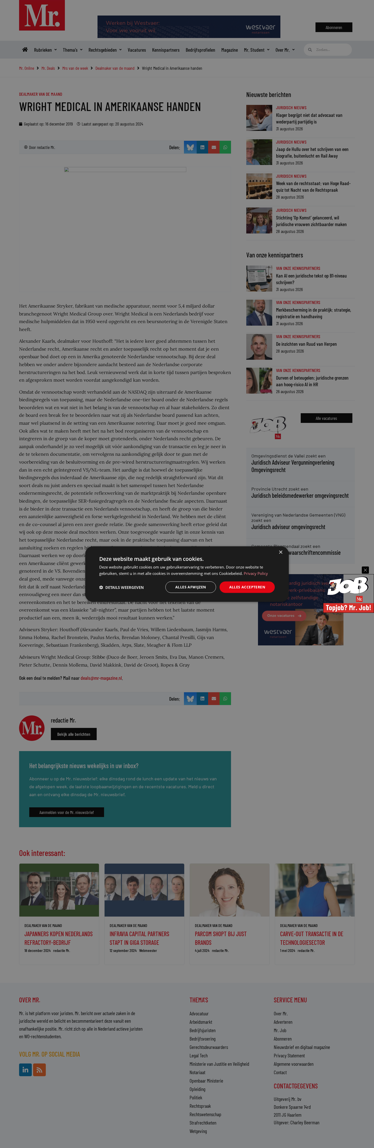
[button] (121, 587)
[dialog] (187, 574)
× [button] (280, 552)
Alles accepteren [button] (247, 587)
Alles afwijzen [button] (190, 587)
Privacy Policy (256, 573)
